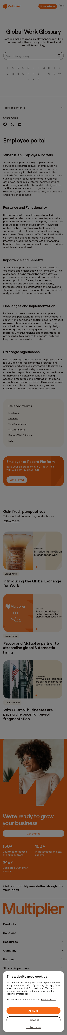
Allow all (33, 1010)
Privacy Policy (48, 999)
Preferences (33, 1026)
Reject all (33, 1019)
